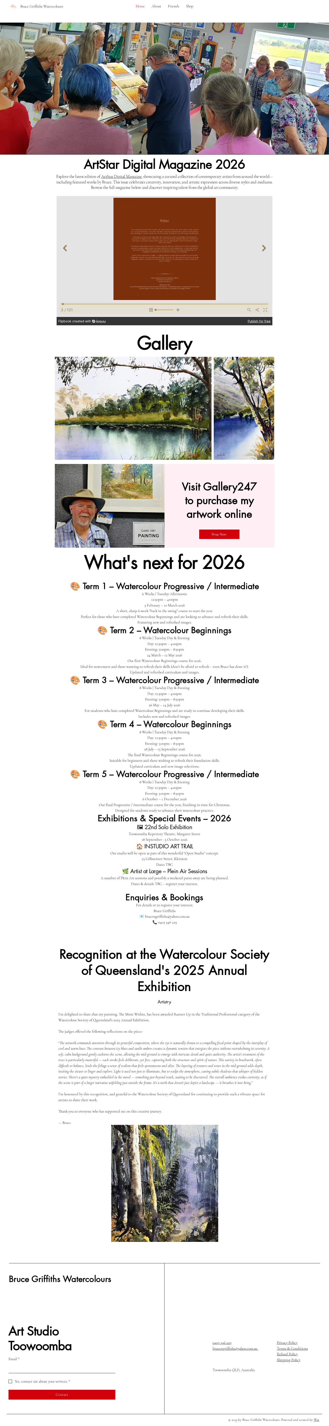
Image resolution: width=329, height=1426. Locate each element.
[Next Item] (266, 408)
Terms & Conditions (292, 1348)
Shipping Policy (288, 1360)
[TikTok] (237, 1386)
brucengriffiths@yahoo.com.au (235, 1348)
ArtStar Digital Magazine (121, 176)
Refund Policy (287, 1354)
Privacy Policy (287, 1342)
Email (14, 1359)
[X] (230, 1386)
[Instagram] (222, 1386)
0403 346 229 (222, 1342)
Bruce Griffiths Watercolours (60, 1279)
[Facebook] (215, 1386)
